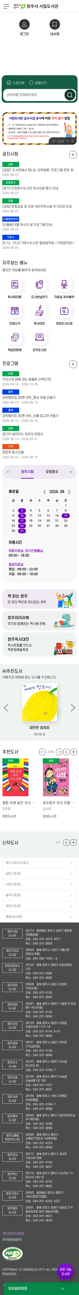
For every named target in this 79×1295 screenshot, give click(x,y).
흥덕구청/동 (13, 895)
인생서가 (14, 323)
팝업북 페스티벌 (13, 452)
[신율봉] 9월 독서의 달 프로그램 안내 (27, 225)
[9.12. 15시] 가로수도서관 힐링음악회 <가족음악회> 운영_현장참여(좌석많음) (39, 243)
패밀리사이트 (14, 917)
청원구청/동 (13, 906)
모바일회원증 (17, 1288)
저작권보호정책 (11, 1240)
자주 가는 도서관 (65, 1272)
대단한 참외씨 (39, 727)
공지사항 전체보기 (73, 154)
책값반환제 (14, 350)
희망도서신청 (64, 323)
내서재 (54, 34)
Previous (54, 141)
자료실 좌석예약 (64, 297)
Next (67, 141)
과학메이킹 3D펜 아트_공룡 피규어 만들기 (30, 416)
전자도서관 (39, 350)
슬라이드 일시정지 (66, 752)
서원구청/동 (13, 884)
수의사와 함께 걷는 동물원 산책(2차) (26, 379)
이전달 (46, 492)
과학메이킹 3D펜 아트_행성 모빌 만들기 (29, 398)
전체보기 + (73, 364)
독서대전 (39, 323)
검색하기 (69, 94)
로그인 (24, 34)
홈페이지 (41, 83)
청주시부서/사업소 (17, 863)
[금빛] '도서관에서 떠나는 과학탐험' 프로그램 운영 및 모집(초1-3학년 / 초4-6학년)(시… (39, 170)
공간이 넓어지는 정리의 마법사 (22, 434)
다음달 (67, 492)
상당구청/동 (13, 873)
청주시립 (27, 472)
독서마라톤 (14, 297)
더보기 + (73, 752)
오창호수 (52, 472)
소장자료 (18, 83)
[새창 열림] (12, 1261)
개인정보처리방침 (13, 1233)
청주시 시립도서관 (46, 6)
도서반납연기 (39, 297)
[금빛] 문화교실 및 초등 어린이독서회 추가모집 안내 (37, 206)
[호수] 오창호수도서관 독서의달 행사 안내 (30, 188)
